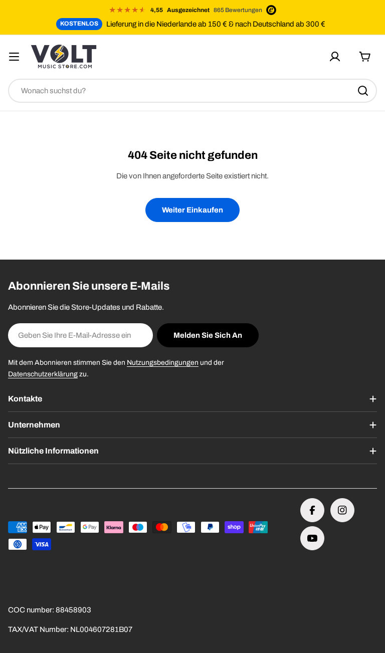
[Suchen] (363, 91)
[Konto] (335, 57)
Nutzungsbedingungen (163, 362)
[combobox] (192, 91)
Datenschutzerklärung (43, 374)
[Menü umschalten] (14, 57)
